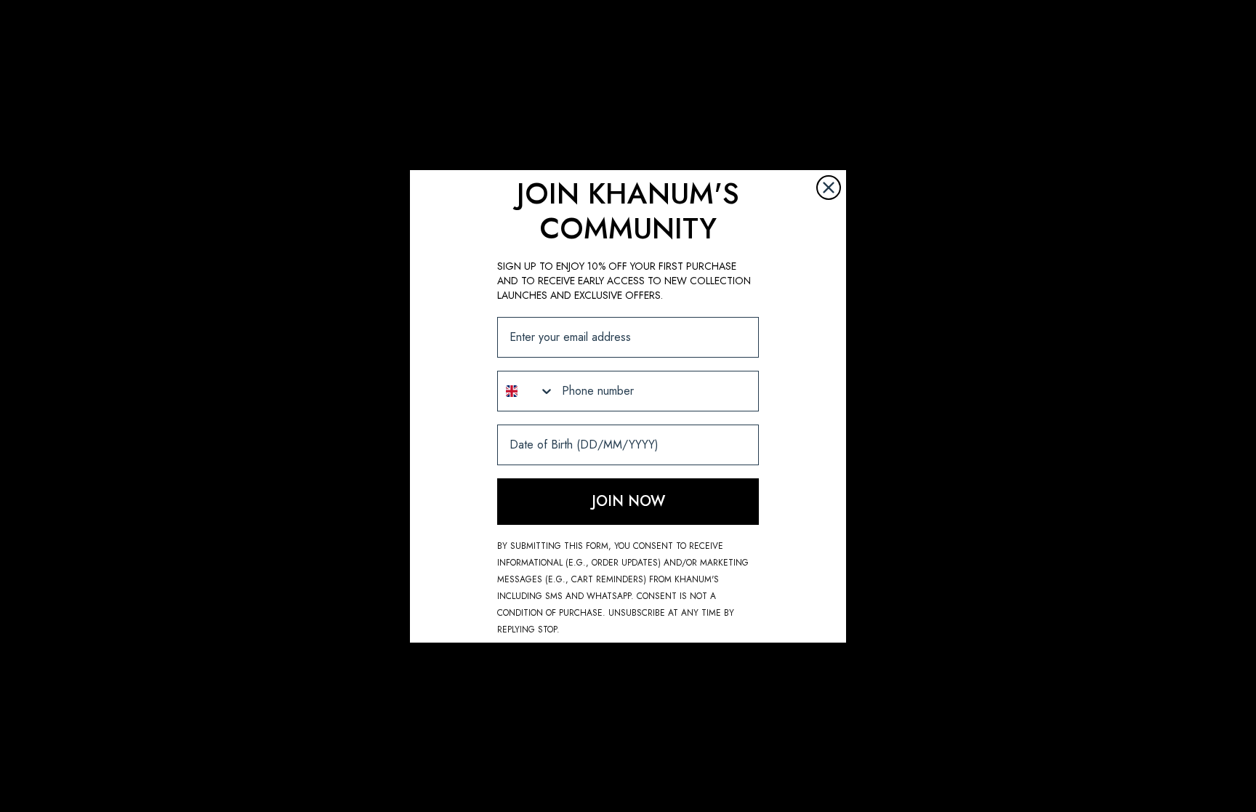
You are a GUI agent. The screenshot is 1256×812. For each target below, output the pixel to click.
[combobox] (526, 391)
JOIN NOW (628, 501)
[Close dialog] (828, 187)
